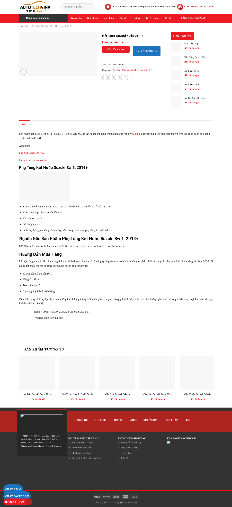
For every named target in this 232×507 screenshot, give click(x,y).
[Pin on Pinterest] (123, 77)
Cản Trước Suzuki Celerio (197, 394)
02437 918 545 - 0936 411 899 (198, 6)
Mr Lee (107, 502)
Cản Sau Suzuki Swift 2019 (157, 394)
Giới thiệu (92, 18)
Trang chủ (76, 18)
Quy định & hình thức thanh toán (87, 458)
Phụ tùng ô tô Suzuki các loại (33, 160)
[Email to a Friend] (117, 77)
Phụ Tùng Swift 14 (63, 26)
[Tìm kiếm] (92, 6)
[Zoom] (23, 71)
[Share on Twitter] (111, 77)
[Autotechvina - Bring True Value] (37, 7)
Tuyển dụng (152, 18)
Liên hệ (168, 18)
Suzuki (136, 133)
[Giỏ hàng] (210, 18)
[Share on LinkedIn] (129, 77)
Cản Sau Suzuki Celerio (117, 394)
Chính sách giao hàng (82, 453)
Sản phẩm (108, 18)
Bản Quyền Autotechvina (125, 502)
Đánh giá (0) (39, 124)
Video (137, 18)
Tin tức (123, 18)
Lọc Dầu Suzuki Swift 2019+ (37, 394)
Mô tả (25, 124)
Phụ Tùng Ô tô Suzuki (42, 26)
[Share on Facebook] (105, 77)
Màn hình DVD (182, 36)
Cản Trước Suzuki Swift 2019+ (77, 394)
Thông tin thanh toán (60, 124)
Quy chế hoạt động (130, 448)
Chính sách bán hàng (81, 448)
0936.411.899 (14, 502)
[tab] (24, 124)
